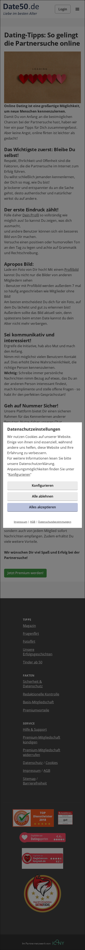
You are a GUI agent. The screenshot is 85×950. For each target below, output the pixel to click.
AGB (32, 521)
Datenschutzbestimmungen (54, 521)
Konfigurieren (19, 474)
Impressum (20, 521)
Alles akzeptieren (42, 507)
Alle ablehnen (42, 496)
